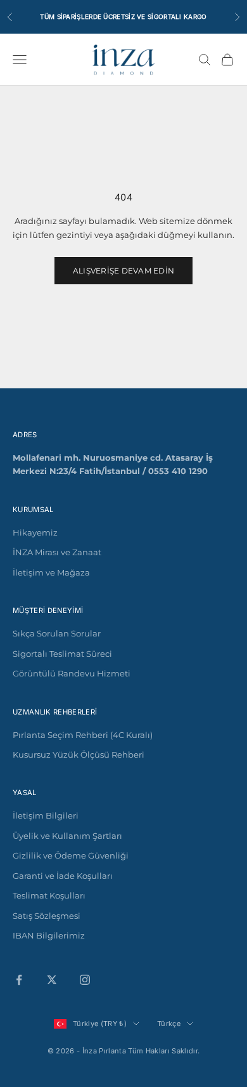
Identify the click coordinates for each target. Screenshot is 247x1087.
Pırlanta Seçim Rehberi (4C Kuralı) (83, 735)
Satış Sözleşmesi (46, 916)
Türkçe (168, 1023)
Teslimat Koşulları (49, 895)
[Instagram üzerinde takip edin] (85, 979)
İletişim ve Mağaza (51, 572)
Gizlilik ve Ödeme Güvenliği (71, 855)
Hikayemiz (35, 532)
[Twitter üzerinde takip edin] (52, 979)
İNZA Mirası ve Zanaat (57, 552)
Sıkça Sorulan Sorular (57, 633)
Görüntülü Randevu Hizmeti (71, 673)
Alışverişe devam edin (123, 270)
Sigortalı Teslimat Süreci (62, 654)
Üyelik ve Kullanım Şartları (67, 836)
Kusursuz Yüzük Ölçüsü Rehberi (78, 754)
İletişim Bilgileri (46, 815)
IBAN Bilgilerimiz (49, 935)
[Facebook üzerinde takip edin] (19, 979)
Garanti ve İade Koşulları (63, 876)
